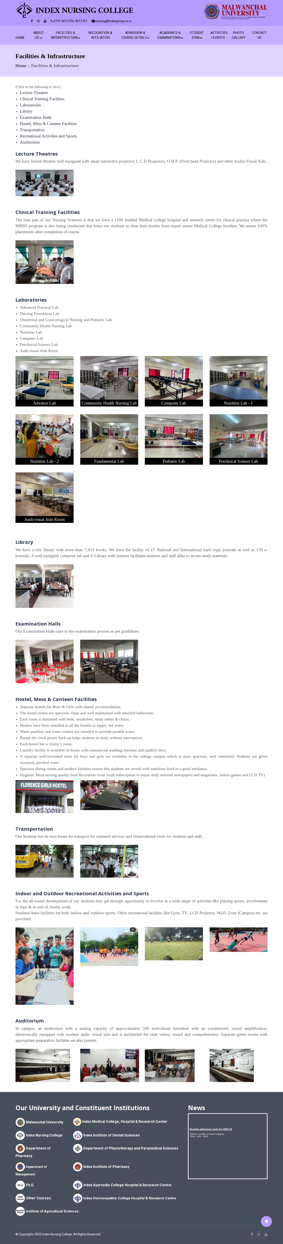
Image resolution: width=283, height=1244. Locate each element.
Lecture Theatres (34, 92)
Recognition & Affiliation (100, 35)
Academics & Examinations (169, 35)
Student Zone (197, 35)
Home (21, 38)
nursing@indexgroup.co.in (113, 21)
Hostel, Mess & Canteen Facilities (48, 123)
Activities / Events (217, 35)
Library (26, 111)
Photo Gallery (238, 35)
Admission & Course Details (134, 35)
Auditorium (30, 142)
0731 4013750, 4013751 (70, 21)
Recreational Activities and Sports (48, 136)
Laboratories (30, 105)
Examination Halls (35, 117)
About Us (38, 35)
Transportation (32, 129)
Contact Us (259, 35)
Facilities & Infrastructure (64, 35)
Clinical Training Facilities (42, 98)
